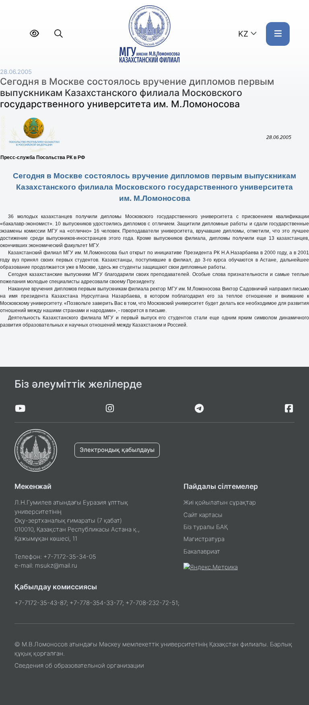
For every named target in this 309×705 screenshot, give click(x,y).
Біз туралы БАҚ (205, 527)
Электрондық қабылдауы (117, 450)
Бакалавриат (201, 551)
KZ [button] (243, 34)
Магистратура (204, 539)
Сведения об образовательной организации (79, 665)
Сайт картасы (202, 515)
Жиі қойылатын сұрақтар (219, 502)
